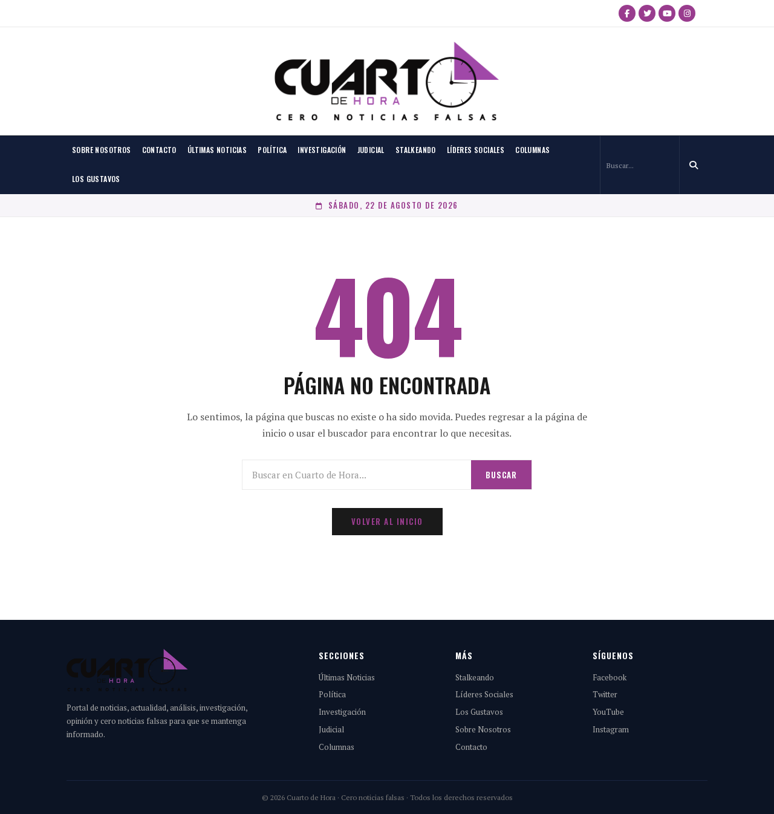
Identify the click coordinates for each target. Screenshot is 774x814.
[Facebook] (627, 13)
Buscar (501, 475)
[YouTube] (667, 13)
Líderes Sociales (475, 150)
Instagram (611, 729)
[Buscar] (693, 165)
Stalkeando (415, 150)
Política (272, 150)
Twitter (605, 694)
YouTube (608, 711)
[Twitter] (647, 13)
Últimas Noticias (217, 150)
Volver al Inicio (387, 521)
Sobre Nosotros (101, 150)
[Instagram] (686, 13)
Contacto (159, 150)
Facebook (609, 677)
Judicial (371, 150)
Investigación (322, 150)
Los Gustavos (96, 179)
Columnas (532, 150)
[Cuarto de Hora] (387, 81)
